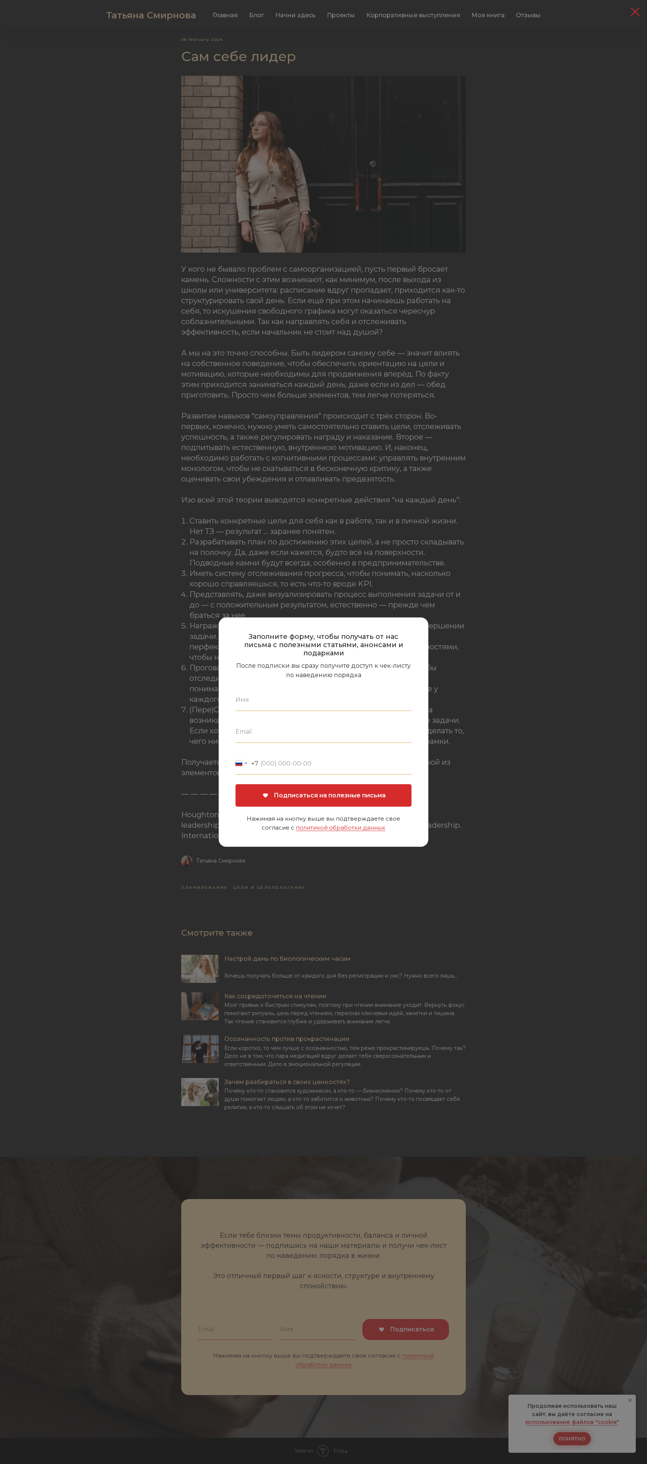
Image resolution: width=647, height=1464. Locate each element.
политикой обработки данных (340, 827)
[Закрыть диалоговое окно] (635, 12)
